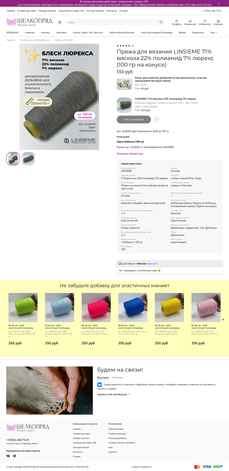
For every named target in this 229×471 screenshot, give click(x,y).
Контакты (112, 10)
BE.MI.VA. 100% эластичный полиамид (20, 326)
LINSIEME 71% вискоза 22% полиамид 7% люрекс (165, 98)
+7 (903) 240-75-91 (212, 10)
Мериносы (198, 32)
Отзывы (123, 10)
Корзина (112, 452)
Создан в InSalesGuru (141, 467)
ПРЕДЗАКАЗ (12, 32)
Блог (110, 447)
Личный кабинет (95, 10)
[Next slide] (108, 97)
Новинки (29, 32)
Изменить (152, 263)
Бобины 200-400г (64, 39)
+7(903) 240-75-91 (17, 440)
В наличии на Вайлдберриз (35, 39)
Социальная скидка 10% (71, 10)
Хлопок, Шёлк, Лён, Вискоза (88, 32)
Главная (10, 10)
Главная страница (117, 433)
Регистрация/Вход (117, 438)
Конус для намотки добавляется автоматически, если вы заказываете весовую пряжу (171, 79)
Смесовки (61, 32)
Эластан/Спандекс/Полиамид (156, 32)
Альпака (45, 32)
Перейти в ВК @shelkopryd (112, 394)
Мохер (182, 32)
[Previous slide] (10, 97)
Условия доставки (26, 10)
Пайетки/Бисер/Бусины (121, 32)
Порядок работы (47, 10)
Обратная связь (116, 429)
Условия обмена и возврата (121, 442)
